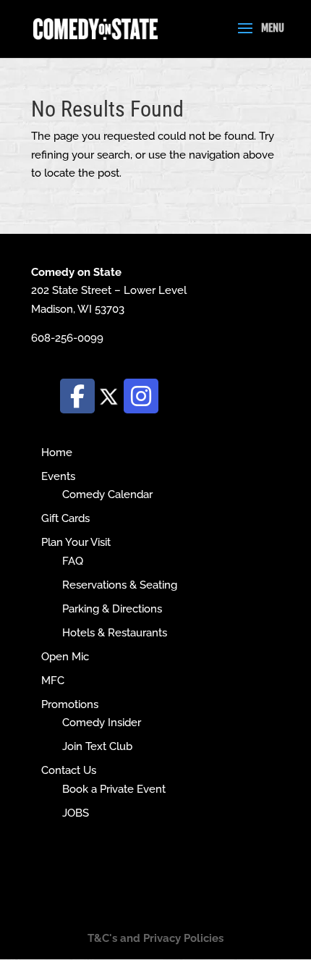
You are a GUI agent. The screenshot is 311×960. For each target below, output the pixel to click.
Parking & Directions (112, 608)
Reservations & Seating (119, 584)
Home (56, 452)
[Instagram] (141, 396)
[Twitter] (109, 395)
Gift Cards (65, 518)
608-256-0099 (67, 338)
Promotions (69, 704)
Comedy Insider (101, 722)
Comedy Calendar (107, 494)
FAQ (72, 561)
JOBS (75, 813)
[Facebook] (77, 396)
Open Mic (65, 656)
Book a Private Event (114, 789)
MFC (52, 680)
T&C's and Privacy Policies (155, 938)
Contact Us (68, 770)
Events (58, 476)
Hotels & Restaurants (114, 632)
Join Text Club (97, 746)
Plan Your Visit (76, 542)
